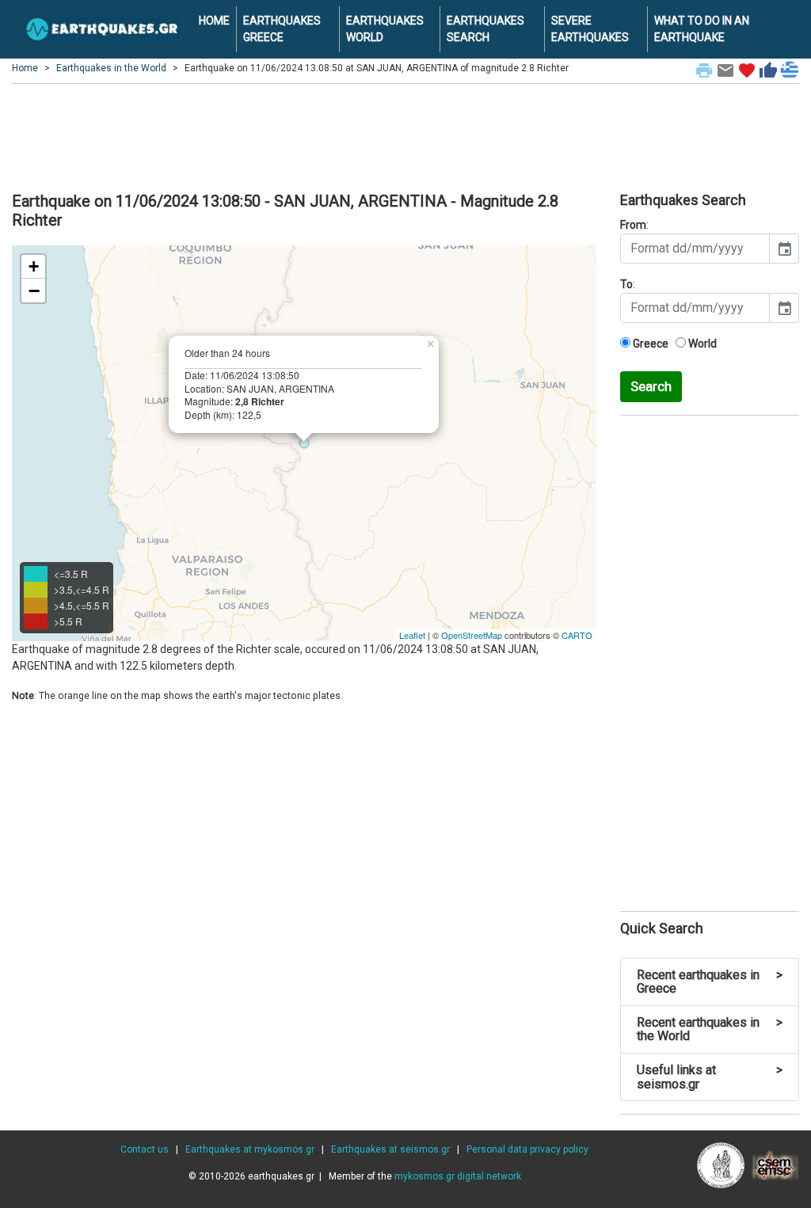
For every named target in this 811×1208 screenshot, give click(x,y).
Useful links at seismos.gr (709, 1077)
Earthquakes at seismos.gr (390, 1149)
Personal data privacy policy (527, 1149)
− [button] (34, 290)
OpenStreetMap (471, 635)
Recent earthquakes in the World (709, 1029)
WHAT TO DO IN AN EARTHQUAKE (701, 29)
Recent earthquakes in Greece (709, 982)
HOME (214, 20)
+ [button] (34, 266)
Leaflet (412, 635)
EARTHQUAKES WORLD (385, 29)
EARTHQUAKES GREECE (282, 29)
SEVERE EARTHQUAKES (590, 29)
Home (25, 68)
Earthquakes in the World (111, 68)
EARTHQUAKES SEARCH (485, 29)
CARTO (577, 635)
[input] (695, 249)
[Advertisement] (405, 135)
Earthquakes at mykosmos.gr (249, 1149)
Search (651, 386)
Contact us (144, 1149)
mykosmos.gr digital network (457, 1176)
